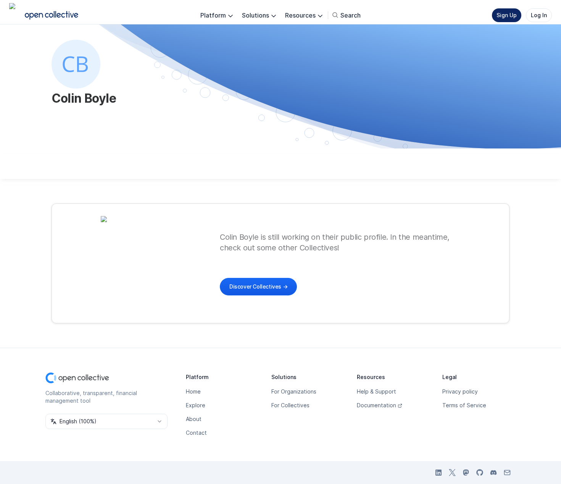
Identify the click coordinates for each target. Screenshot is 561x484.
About (194, 419)
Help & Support (376, 391)
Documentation (376, 405)
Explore (195, 405)
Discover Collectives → (258, 286)
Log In (539, 15)
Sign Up (507, 15)
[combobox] (106, 421)
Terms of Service (464, 405)
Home (193, 391)
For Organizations (293, 391)
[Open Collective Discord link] (493, 472)
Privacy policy (460, 391)
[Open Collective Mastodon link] (466, 472)
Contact (196, 432)
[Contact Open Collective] (507, 472)
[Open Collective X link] (452, 472)
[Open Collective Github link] (479, 472)
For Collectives (290, 405)
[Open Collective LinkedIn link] (438, 472)
